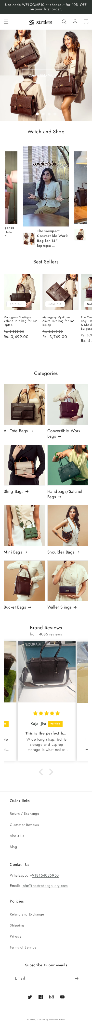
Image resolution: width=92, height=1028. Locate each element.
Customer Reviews (24, 824)
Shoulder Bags (61, 552)
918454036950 (45, 875)
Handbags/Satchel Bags (65, 494)
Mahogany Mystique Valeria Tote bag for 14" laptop (21, 321)
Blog (13, 846)
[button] (6, 21)
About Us (17, 835)
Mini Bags (13, 552)
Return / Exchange (24, 813)
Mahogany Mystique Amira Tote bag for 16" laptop (58, 321)
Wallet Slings (59, 607)
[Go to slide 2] (43, 114)
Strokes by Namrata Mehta (51, 1019)
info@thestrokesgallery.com (45, 885)
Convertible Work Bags (64, 433)
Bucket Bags (15, 607)
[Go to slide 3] (49, 114)
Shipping (17, 925)
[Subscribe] (76, 978)
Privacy (15, 936)
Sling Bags (14, 491)
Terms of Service (23, 947)
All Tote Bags (16, 430)
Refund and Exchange (27, 914)
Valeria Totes (46, 75)
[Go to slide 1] (37, 114)
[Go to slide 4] (54, 114)
